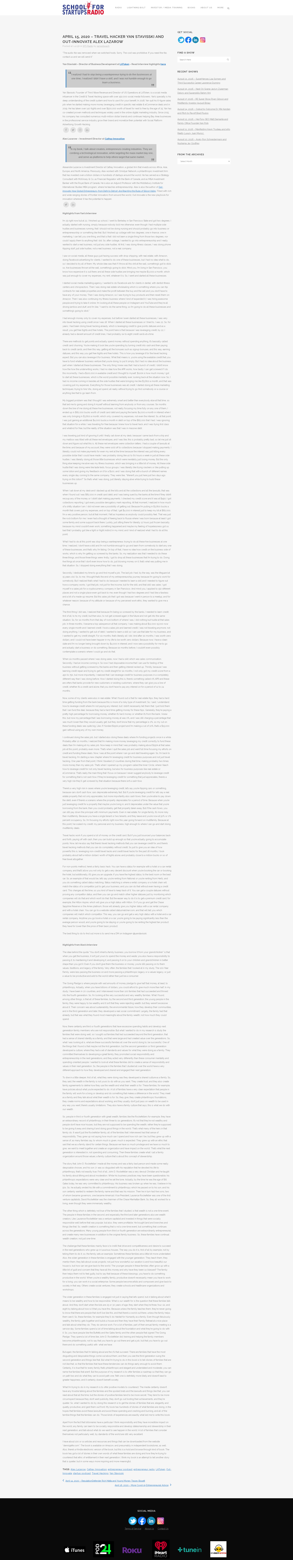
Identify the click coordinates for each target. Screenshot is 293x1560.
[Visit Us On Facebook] (188, 42)
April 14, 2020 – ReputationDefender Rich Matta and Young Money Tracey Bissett (105, 1481)
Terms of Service (133, 1528)
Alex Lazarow (78, 1469)
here (163, 64)
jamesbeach (103, 46)
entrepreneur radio (144, 1469)
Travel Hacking (100, 1473)
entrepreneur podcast (120, 1469)
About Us (149, 1528)
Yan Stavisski (117, 1473)
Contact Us (163, 1528)
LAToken (124, 64)
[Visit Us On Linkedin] (195, 42)
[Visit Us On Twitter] (181, 42)
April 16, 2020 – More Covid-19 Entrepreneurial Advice (141, 1485)
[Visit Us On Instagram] (202, 42)
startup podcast (82, 1473)
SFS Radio (88, 46)
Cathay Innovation (115, 139)
